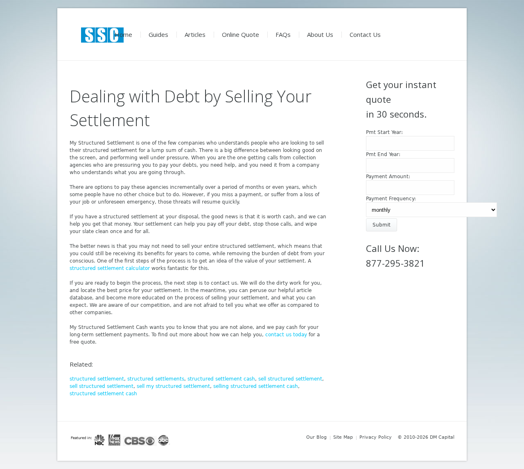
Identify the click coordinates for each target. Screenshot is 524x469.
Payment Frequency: (391, 199)
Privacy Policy (375, 437)
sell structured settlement (290, 379)
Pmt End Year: (383, 154)
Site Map (343, 437)
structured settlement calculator (110, 268)
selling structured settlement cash (255, 386)
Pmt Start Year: (384, 132)
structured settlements (155, 379)
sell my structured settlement (173, 386)
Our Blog (316, 437)
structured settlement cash (221, 379)
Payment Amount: (388, 176)
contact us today (286, 335)
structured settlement (97, 379)
